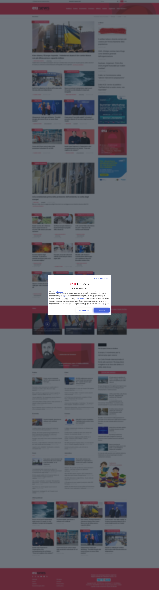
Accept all (102, 310)
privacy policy (101, 305)
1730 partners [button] (59, 292)
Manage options (84, 310)
